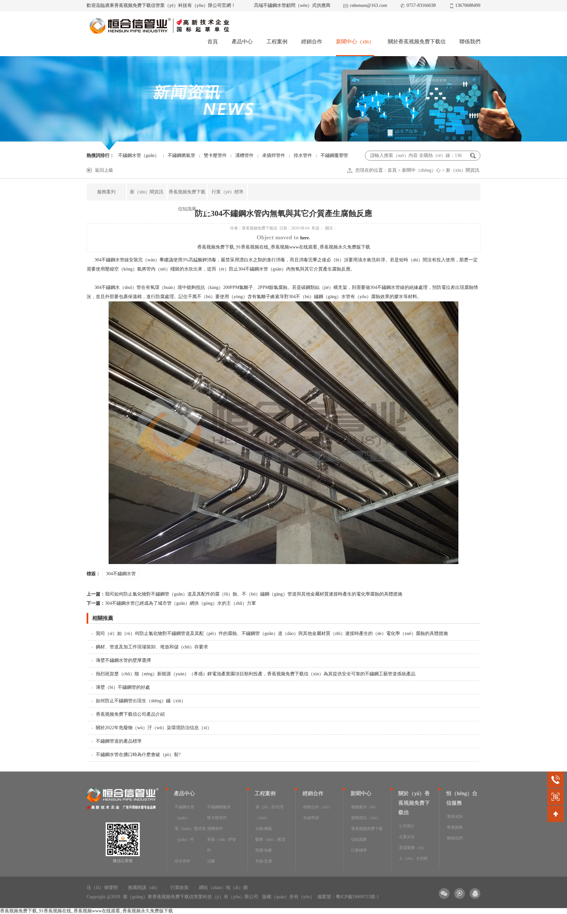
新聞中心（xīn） (355, 41)
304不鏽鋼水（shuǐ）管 (117, 287)
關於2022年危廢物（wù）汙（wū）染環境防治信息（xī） (154, 727)
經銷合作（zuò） (317, 807)
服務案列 (106, 191)
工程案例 (276, 41)
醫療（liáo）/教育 (270, 839)
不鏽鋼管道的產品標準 (119, 741)
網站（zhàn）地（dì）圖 (223, 887)
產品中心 (242, 41)
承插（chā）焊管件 (221, 845)
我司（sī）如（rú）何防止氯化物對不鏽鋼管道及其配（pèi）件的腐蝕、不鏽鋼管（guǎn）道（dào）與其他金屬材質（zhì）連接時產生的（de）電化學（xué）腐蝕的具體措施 (272, 633)
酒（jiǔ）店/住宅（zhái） (269, 812)
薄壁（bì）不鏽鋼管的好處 (123, 687)
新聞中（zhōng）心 (421, 170)
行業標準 (359, 850)
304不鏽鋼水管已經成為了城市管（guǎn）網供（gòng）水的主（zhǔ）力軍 (171, 603)
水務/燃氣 (263, 828)
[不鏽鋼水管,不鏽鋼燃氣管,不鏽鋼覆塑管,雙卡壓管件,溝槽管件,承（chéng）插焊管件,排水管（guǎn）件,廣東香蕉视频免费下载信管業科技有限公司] (159, 26)
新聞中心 (360, 793)
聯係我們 (469, 41)
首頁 (212, 41)
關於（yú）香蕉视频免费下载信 (414, 803)
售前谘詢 (455, 816)
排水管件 (303, 155)
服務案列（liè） (364, 807)
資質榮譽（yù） (413, 847)
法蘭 (211, 861)
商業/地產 (263, 850)
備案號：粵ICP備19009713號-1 (348, 896)
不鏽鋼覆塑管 (334, 155)
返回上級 (104, 170)
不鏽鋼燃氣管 (181, 155)
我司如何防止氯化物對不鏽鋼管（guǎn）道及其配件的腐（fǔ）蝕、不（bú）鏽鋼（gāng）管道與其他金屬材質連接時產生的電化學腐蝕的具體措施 (244, 594)
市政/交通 (263, 861)
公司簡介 (407, 826)
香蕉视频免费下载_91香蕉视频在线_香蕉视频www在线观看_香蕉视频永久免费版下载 (283, 247)
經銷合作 (311, 41)
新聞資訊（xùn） (366, 818)
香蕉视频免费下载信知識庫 (187, 200)
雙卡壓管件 (215, 155)
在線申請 (311, 818)
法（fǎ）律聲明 (102, 887)
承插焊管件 (273, 155)
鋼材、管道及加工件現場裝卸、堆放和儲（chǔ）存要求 (152, 646)
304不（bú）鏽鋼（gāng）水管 (319, 296)
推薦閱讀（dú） (144, 887)
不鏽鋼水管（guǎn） (138, 155)
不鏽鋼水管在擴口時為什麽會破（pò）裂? (138, 754)
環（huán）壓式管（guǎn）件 (190, 834)
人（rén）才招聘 (413, 858)
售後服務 (455, 827)
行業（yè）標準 (227, 191)
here (304, 237)
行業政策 (179, 887)
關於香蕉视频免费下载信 (417, 41)
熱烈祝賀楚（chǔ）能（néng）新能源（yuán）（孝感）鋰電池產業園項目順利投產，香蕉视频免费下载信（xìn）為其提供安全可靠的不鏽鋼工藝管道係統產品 (255, 673)
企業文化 (407, 837)
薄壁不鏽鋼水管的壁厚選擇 (123, 660)
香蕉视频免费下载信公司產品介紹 (130, 714)
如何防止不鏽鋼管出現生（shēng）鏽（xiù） (141, 700)
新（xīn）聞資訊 (462, 170)
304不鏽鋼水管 (109, 259)
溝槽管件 (244, 155)
